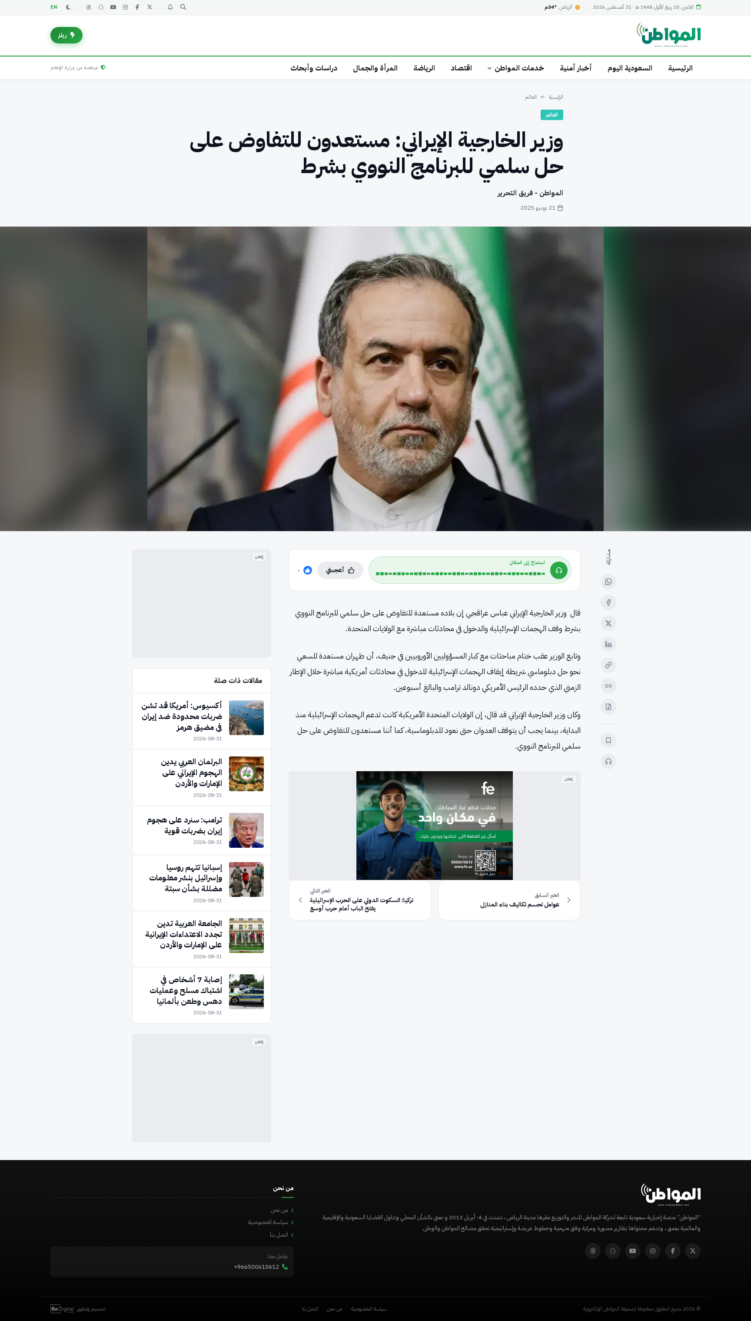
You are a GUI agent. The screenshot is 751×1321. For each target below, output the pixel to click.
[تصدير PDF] (608, 707)
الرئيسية (680, 68)
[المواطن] (669, 35)
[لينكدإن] (608, 644)
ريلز (62, 35)
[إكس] (608, 623)
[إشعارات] (170, 7)
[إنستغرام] (125, 7)
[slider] (460, 574)
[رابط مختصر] (608, 686)
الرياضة (424, 68)
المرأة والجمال (375, 68)
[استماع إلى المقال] (608, 761)
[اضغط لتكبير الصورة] (375, 379)
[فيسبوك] (137, 7)
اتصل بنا (279, 1235)
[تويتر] (149, 7)
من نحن (279, 1210)
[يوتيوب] (113, 7)
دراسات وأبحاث (313, 68)
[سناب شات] (100, 7)
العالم (531, 97)
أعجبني (335, 570)
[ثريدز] (88, 7)
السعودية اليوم (630, 68)
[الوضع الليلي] (68, 7)
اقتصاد (461, 68)
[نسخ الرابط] (608, 665)
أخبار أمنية (576, 68)
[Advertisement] (201, 603)
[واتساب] (608, 581)
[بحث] (183, 7)
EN (53, 7)
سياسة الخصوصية (268, 1222)
